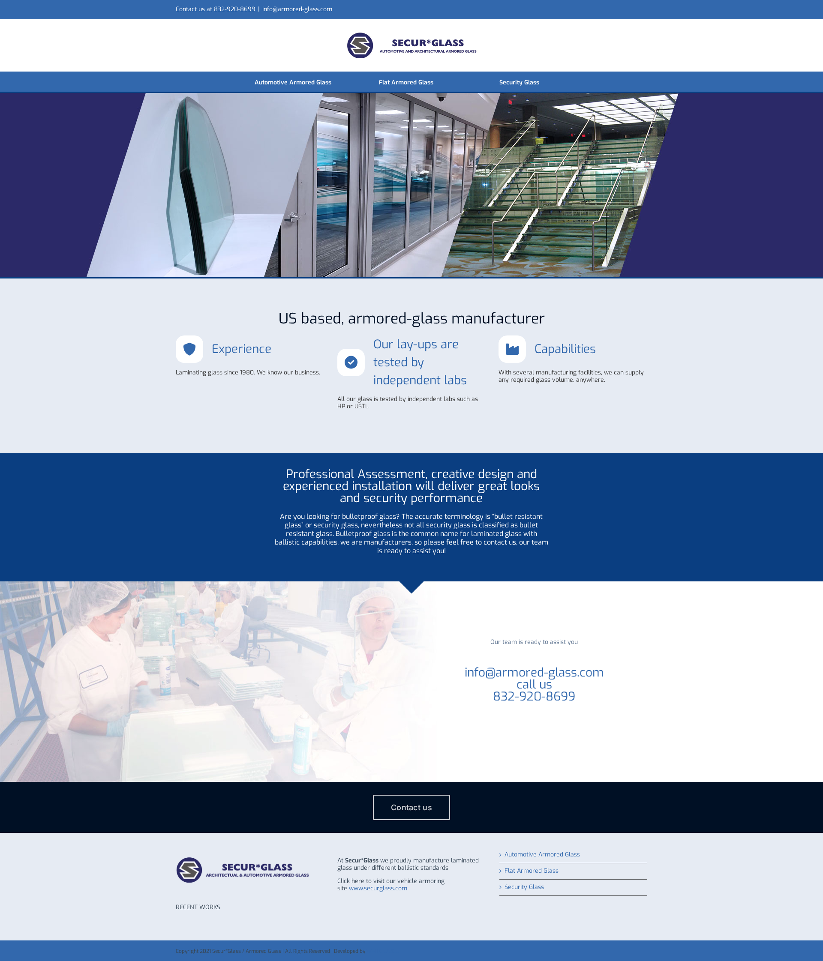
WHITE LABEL (382, 951)
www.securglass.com (378, 888)
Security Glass (524, 887)
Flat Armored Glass (532, 871)
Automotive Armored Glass (542, 855)
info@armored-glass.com (297, 9)
